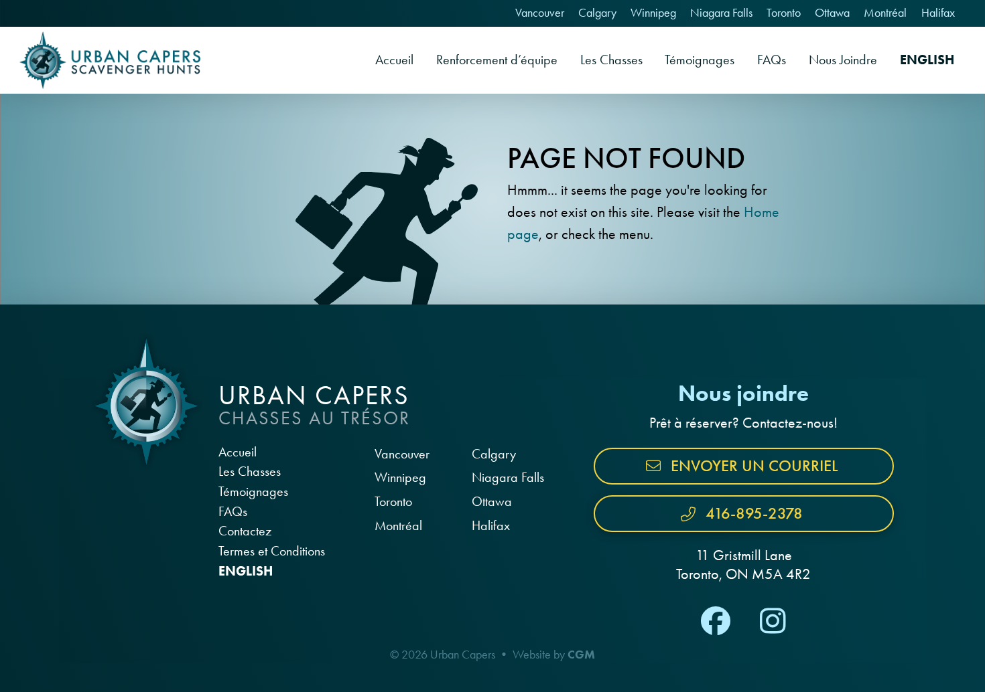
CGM (581, 654)
